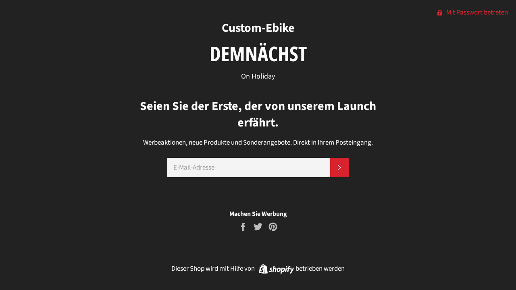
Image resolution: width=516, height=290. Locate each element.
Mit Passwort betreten (476, 12)
